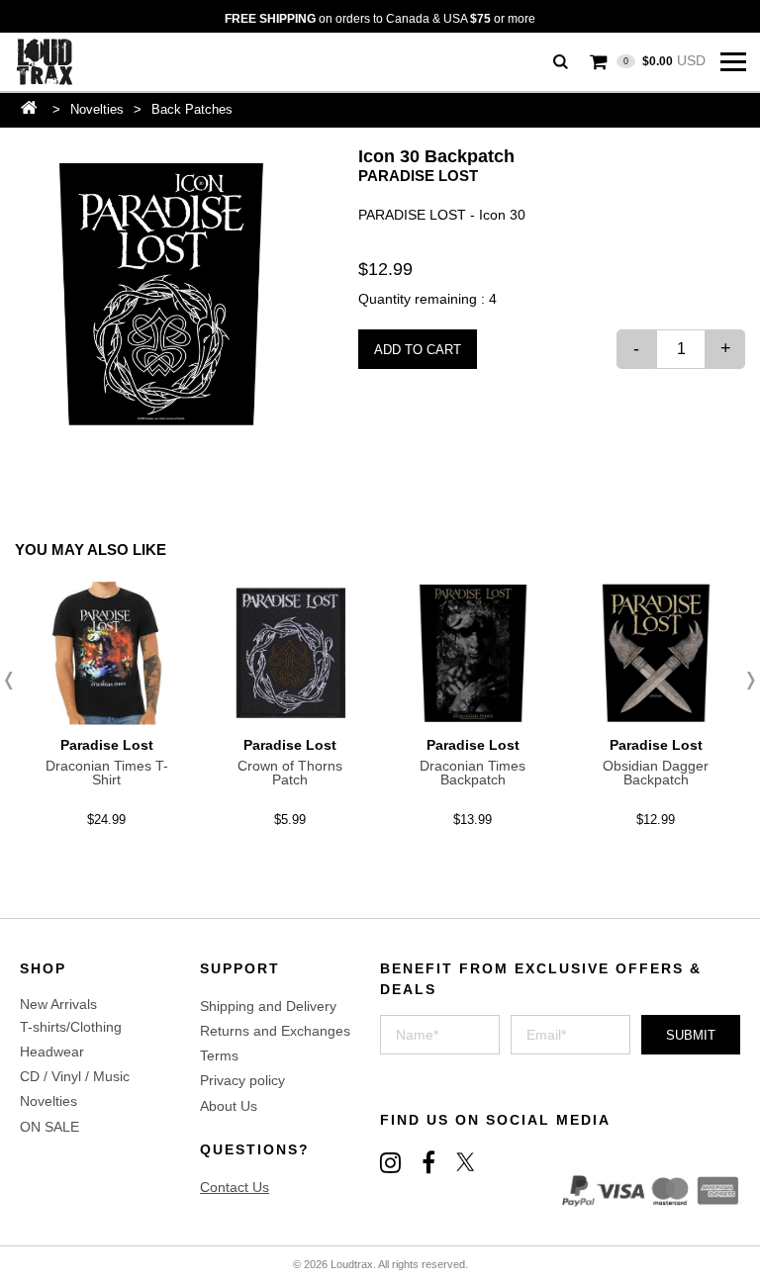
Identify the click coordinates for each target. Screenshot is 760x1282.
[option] (161, 293)
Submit (690, 1035)
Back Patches (192, 109)
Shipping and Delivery (268, 1006)
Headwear (52, 1051)
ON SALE (49, 1127)
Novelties (97, 109)
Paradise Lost (418, 175)
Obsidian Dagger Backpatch (656, 772)
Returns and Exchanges (275, 1031)
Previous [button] (15, 680)
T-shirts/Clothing (71, 1027)
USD (664, 60)
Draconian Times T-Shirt (107, 772)
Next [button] (745, 680)
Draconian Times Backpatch (472, 772)
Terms (219, 1055)
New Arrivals (58, 1004)
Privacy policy (242, 1080)
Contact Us (234, 1187)
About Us (228, 1106)
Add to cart (417, 349)
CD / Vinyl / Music (75, 1076)
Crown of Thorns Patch (290, 772)
